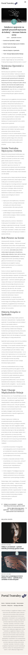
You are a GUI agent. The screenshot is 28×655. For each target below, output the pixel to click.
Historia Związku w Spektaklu (11, 50)
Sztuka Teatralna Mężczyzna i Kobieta (13, 44)
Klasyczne (9, 605)
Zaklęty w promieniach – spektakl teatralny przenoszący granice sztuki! (14, 505)
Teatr (8, 37)
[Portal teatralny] (9, 4)
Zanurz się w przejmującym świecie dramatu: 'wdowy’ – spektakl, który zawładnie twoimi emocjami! (12, 577)
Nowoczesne (20, 603)
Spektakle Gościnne (16, 37)
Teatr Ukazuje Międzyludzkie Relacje (13, 54)
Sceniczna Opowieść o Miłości (11, 40)
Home (3, 603)
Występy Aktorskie (18, 605)
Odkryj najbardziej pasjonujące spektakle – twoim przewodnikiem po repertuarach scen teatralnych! (13, 509)
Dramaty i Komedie (11, 603)
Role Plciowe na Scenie (9, 47)
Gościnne (3, 605)
